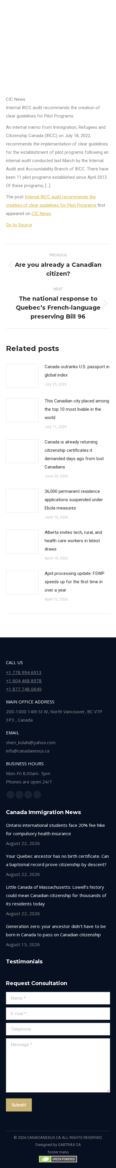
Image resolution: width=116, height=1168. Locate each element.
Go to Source (19, 225)
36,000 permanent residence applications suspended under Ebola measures (74, 500)
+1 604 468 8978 (24, 680)
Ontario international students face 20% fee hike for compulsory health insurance (55, 829)
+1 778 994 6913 (24, 672)
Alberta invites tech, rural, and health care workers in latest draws (73, 541)
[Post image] (22, 376)
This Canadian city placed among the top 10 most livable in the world (77, 409)
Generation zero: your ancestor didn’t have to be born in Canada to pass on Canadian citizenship (56, 930)
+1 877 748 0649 (24, 689)
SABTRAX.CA (69, 1144)
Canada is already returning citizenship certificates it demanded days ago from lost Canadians (74, 454)
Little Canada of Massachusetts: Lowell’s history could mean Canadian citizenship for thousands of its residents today (56, 895)
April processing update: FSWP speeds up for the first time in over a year (74, 582)
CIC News (41, 213)
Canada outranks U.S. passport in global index (77, 371)
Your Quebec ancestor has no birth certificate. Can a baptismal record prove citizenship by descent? (57, 860)
